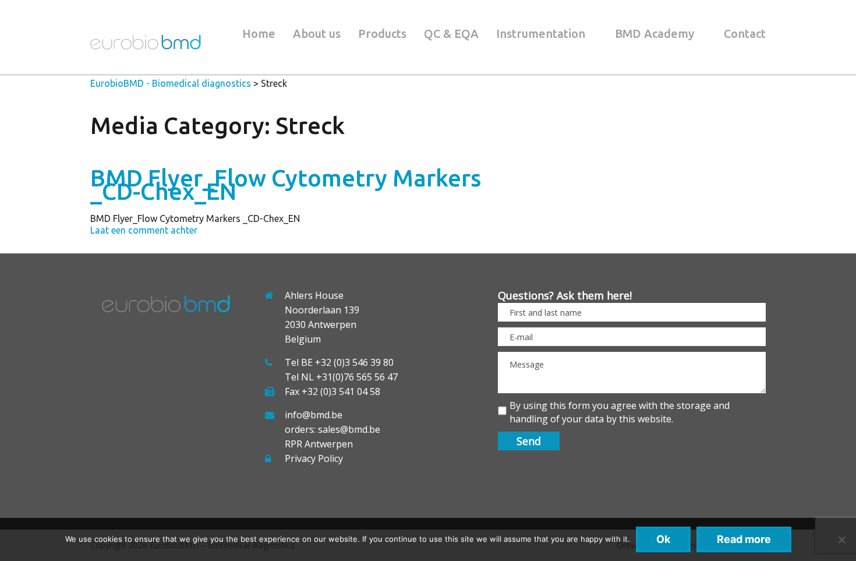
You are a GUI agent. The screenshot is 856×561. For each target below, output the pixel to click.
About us (317, 33)
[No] (841, 539)
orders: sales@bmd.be (332, 429)
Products (382, 33)
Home (258, 33)
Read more (744, 539)
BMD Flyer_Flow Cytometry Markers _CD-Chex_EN (285, 184)
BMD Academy (654, 33)
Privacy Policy (314, 458)
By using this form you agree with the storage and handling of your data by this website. (620, 412)
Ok (663, 539)
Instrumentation (540, 33)
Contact (745, 33)
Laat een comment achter (143, 230)
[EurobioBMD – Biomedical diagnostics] (145, 46)
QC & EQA (451, 33)
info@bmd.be (313, 414)
